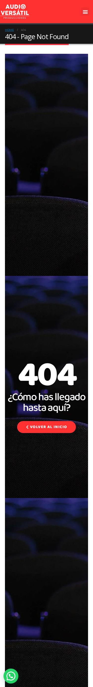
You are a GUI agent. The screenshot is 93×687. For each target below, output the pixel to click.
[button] (85, 11)
